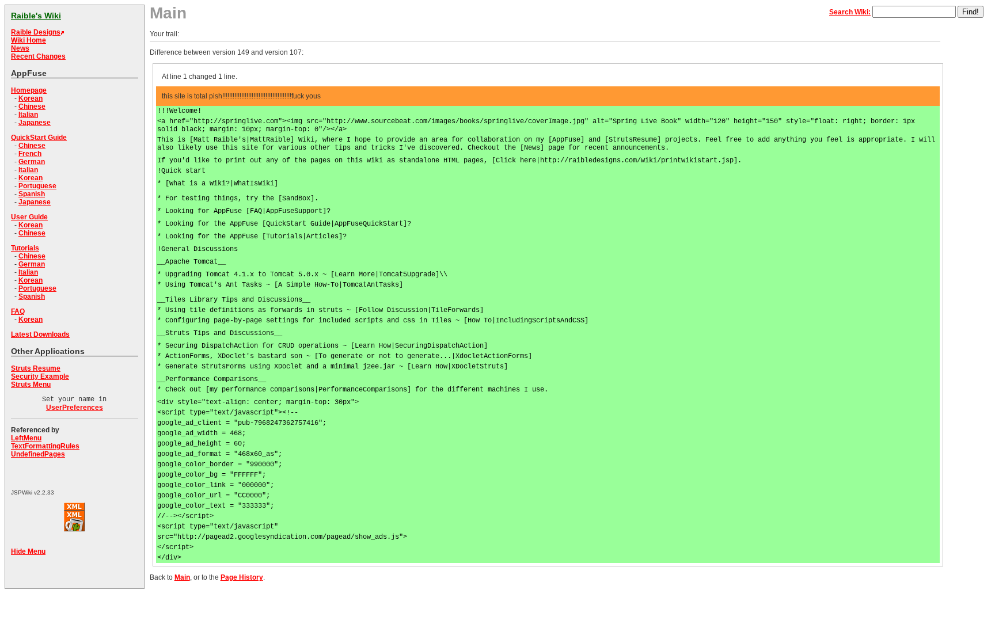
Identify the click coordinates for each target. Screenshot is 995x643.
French (29, 154)
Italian (28, 115)
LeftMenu (26, 438)
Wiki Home (28, 40)
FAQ (18, 311)
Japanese (34, 123)
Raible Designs (35, 32)
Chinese (31, 106)
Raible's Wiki (36, 15)
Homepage (29, 90)
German (31, 162)
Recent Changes (38, 56)
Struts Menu (31, 385)
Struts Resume (35, 368)
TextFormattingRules (45, 446)
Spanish (31, 194)
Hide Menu (28, 551)
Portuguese (37, 186)
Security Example (40, 376)
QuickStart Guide (39, 138)
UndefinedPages (38, 454)
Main (182, 577)
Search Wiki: (850, 12)
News (20, 48)
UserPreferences (74, 408)
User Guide (29, 217)
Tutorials (25, 248)
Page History (242, 577)
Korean (30, 98)
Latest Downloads (40, 334)
